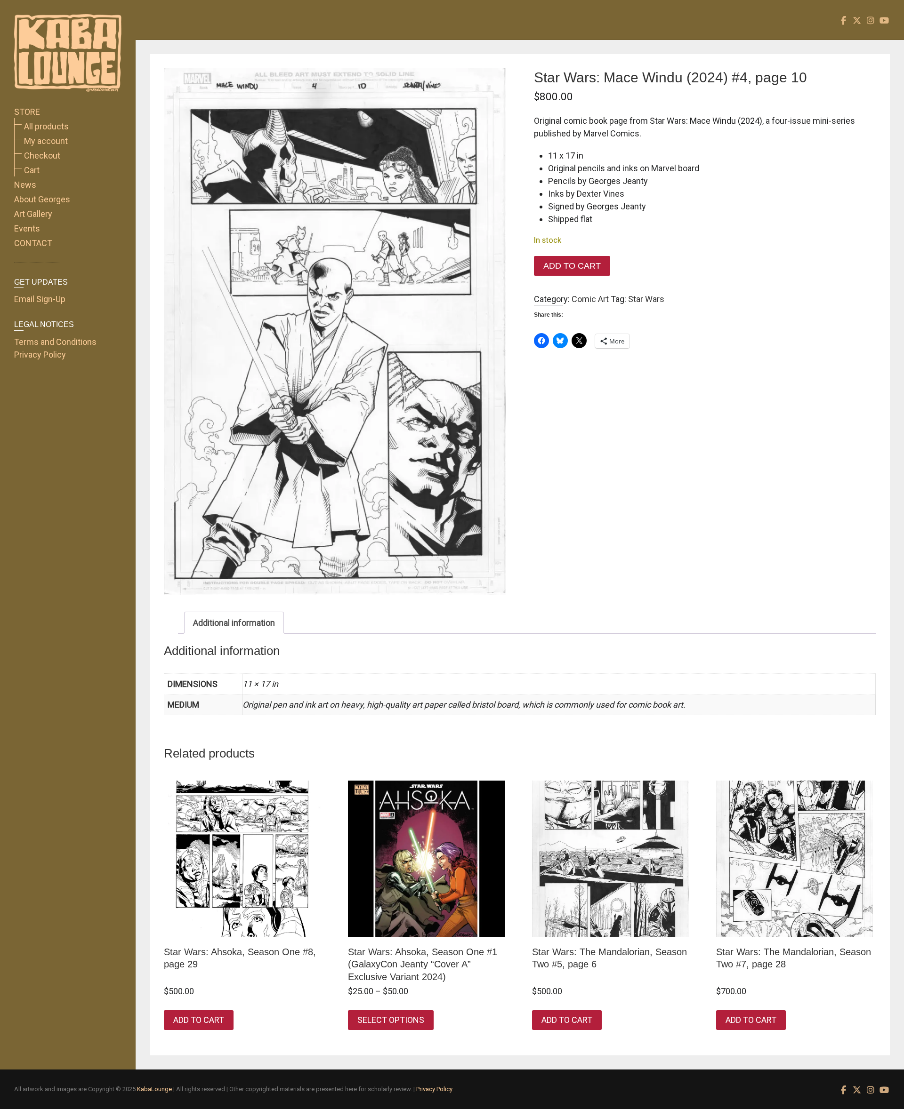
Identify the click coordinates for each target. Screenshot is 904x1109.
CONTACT (33, 243)
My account (46, 141)
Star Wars (646, 299)
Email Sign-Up (39, 299)
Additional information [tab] (234, 623)
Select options (390, 1020)
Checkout (42, 155)
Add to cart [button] (198, 1020)
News (25, 185)
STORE (27, 112)
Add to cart (572, 266)
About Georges (42, 199)
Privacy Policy (40, 354)
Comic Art (590, 299)
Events (27, 228)
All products (46, 126)
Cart (32, 170)
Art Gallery (33, 214)
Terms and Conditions (55, 342)
